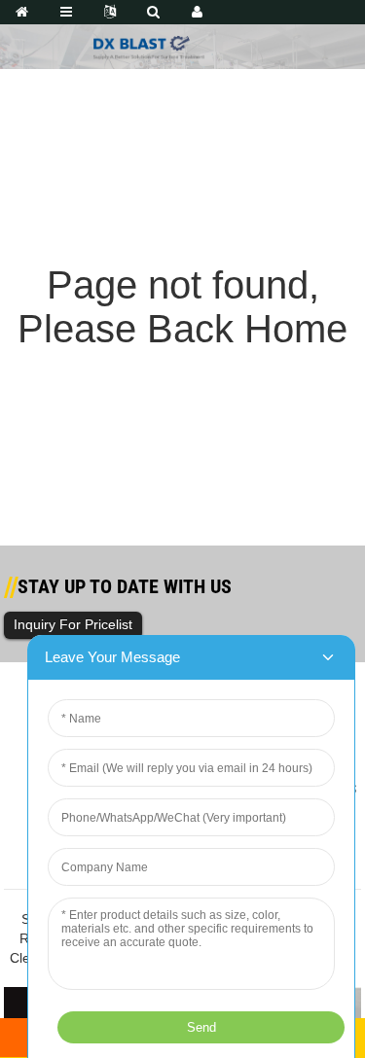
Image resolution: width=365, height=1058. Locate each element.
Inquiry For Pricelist (73, 624)
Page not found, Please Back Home (182, 307)
